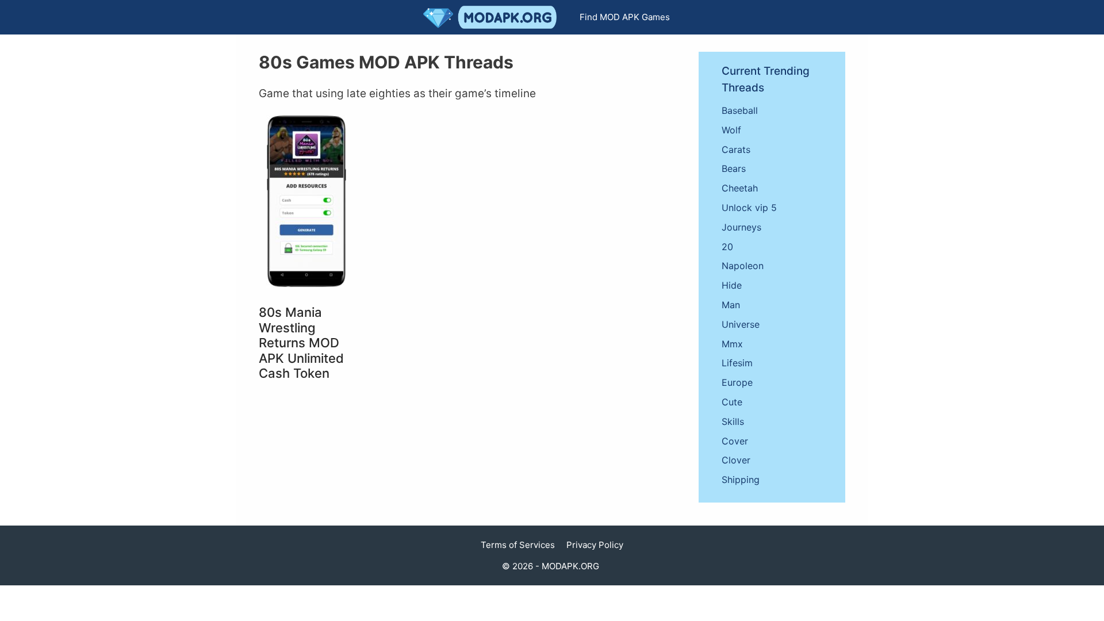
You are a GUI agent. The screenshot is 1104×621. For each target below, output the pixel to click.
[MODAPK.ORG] (492, 17)
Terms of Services (518, 544)
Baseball (740, 110)
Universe (741, 324)
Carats (736, 149)
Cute (732, 402)
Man (731, 304)
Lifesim (737, 363)
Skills (733, 421)
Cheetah (740, 188)
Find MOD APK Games (625, 17)
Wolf (731, 130)
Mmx (732, 344)
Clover (736, 460)
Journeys (741, 227)
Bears (734, 168)
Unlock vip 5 (749, 207)
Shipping (741, 479)
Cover (735, 441)
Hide (732, 285)
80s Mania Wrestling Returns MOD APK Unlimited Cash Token (301, 343)
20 (727, 246)
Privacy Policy (594, 544)
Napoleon (743, 265)
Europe (737, 382)
